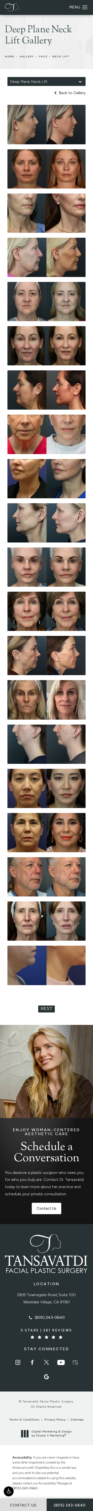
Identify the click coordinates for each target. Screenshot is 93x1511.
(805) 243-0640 (25, 1488)
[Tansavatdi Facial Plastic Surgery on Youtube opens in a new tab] (61, 1362)
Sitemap (77, 1419)
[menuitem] (18, 1362)
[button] (9, 1491)
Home (10, 56)
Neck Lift (61, 56)
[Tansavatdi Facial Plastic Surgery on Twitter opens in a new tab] (47, 1362)
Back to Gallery (72, 93)
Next (46, 1009)
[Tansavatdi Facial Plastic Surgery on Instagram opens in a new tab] (18, 1362)
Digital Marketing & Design (51, 1433)
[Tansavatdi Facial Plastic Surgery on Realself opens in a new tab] (75, 1362)
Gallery (27, 56)
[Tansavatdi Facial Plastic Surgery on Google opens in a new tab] (47, 1377)
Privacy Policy (55, 1419)
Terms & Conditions (24, 1419)
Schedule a (46, 1146)
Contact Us (46, 1208)
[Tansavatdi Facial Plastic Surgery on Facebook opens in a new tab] (32, 1362)
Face (43, 56)
